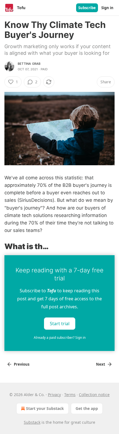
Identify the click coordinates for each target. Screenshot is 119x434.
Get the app (87, 408)
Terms (70, 394)
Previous (21, 364)
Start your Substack (45, 408)
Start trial (59, 324)
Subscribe (87, 7)
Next (100, 364)
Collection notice (94, 394)
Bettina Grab (29, 64)
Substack (32, 422)
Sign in (107, 7)
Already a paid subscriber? (60, 337)
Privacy (54, 394)
